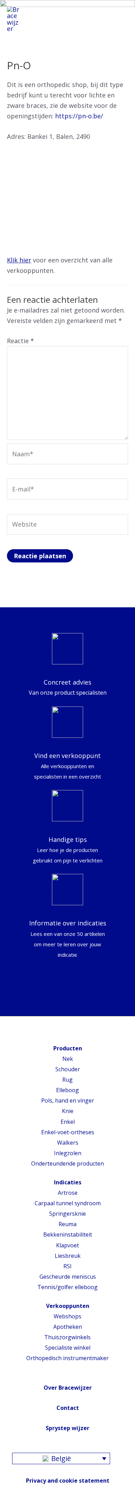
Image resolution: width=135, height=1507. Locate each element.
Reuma (67, 1224)
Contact (67, 1408)
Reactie (20, 341)
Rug (67, 1079)
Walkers (67, 1142)
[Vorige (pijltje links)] (12, 753)
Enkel (68, 1122)
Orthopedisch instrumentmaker (67, 1358)
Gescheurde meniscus (67, 1276)
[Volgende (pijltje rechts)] (123, 753)
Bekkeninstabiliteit (67, 1234)
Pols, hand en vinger (67, 1100)
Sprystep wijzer (67, 1428)
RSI (67, 1266)
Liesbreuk (68, 1256)
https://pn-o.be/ (79, 116)
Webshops (67, 1316)
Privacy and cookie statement (67, 1480)
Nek (67, 1059)
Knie (67, 1111)
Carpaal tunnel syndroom (68, 1203)
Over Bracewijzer (68, 1387)
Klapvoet (67, 1245)
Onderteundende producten (67, 1163)
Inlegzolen (67, 1153)
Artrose (68, 1193)
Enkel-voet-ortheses (67, 1132)
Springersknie (67, 1213)
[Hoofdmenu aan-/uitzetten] (120, 19)
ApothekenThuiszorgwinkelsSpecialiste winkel (67, 1337)
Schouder (67, 1069)
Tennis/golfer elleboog (67, 1287)
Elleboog (67, 1090)
